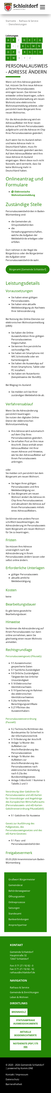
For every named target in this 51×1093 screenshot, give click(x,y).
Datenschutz (12, 1079)
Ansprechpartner (17, 925)
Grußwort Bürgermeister (21, 879)
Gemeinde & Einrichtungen (24, 992)
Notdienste (25, 1045)
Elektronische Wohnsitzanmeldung (23, 193)
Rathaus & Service (28, 20)
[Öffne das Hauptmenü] (42, 7)
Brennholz (19, 1012)
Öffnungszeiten (16, 896)
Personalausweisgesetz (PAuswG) (23, 656)
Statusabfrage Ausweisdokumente (25, 1022)
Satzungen (14, 907)
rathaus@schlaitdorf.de (22, 972)
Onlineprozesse (16, 902)
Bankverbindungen (18, 919)
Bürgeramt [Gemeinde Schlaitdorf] (27, 269)
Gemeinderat (15, 885)
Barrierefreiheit (14, 1084)
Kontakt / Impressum (17, 1074)
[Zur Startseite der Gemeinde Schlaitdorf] (21, 7)
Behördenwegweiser (19, 890)
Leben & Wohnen (19, 997)
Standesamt (14, 913)
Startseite (11, 20)
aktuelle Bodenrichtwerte (25, 1033)
